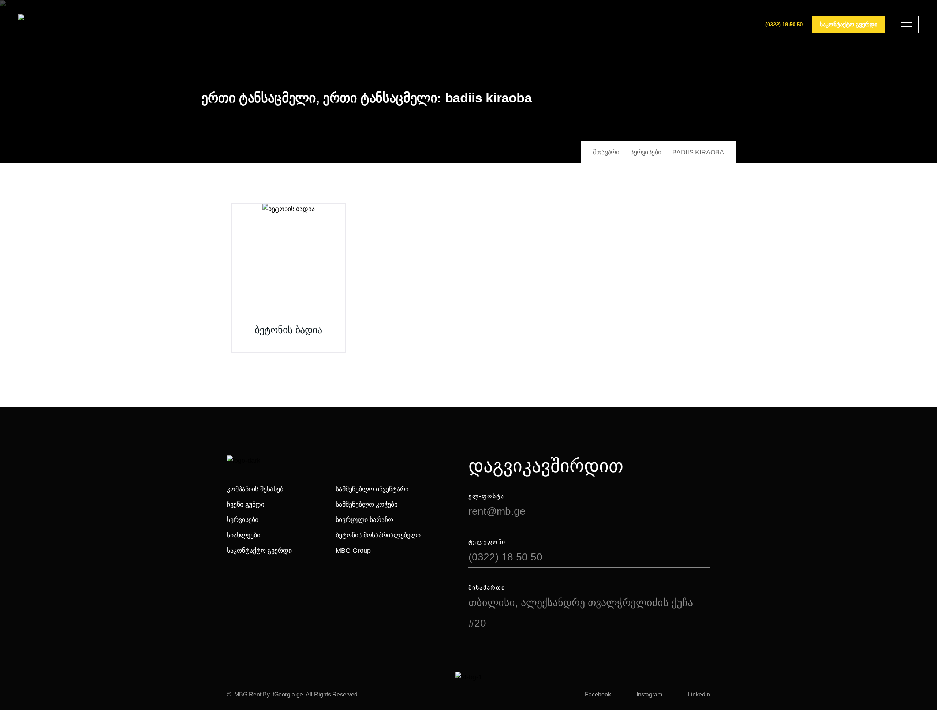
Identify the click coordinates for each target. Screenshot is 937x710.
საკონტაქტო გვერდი (259, 550)
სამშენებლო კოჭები (366, 504)
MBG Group (353, 550)
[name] (907, 24)
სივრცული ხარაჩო (364, 519)
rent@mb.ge (497, 511)
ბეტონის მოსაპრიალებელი (378, 535)
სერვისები (242, 519)
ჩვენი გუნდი (245, 504)
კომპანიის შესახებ (255, 489)
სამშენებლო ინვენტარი (372, 489)
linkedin (699, 694)
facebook (598, 694)
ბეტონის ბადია (288, 329)
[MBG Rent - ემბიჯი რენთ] (44, 24)
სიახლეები (243, 535)
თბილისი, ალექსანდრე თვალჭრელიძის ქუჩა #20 (580, 613)
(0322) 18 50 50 (784, 24)
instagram (649, 694)
